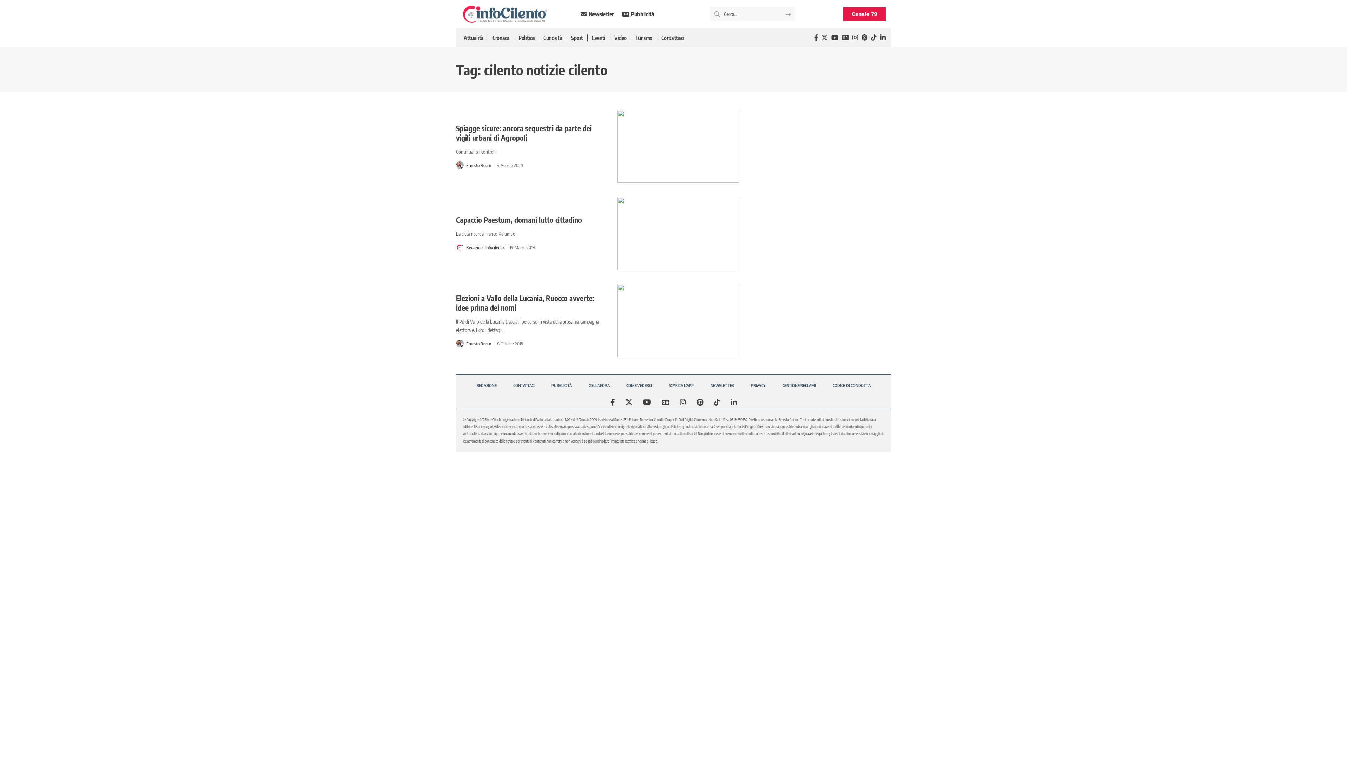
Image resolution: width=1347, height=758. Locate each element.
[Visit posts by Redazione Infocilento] (460, 247)
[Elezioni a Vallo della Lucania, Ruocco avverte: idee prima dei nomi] (678, 320)
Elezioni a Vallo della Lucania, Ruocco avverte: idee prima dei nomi (525, 302)
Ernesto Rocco (478, 165)
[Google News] (845, 37)
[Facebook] (816, 37)
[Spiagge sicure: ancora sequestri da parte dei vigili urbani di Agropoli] (678, 146)
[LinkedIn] (882, 37)
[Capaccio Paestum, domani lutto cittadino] (678, 233)
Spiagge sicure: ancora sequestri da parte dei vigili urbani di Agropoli (524, 133)
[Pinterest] (864, 37)
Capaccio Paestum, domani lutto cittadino (519, 220)
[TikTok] (873, 37)
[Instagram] (855, 37)
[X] (825, 37)
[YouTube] (835, 37)
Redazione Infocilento (485, 247)
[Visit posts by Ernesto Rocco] (460, 165)
